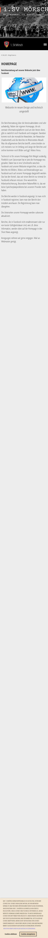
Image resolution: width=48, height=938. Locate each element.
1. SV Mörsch (16, 45)
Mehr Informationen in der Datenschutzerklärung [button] (19, 928)
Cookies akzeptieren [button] (28, 934)
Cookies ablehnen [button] (11, 934)
